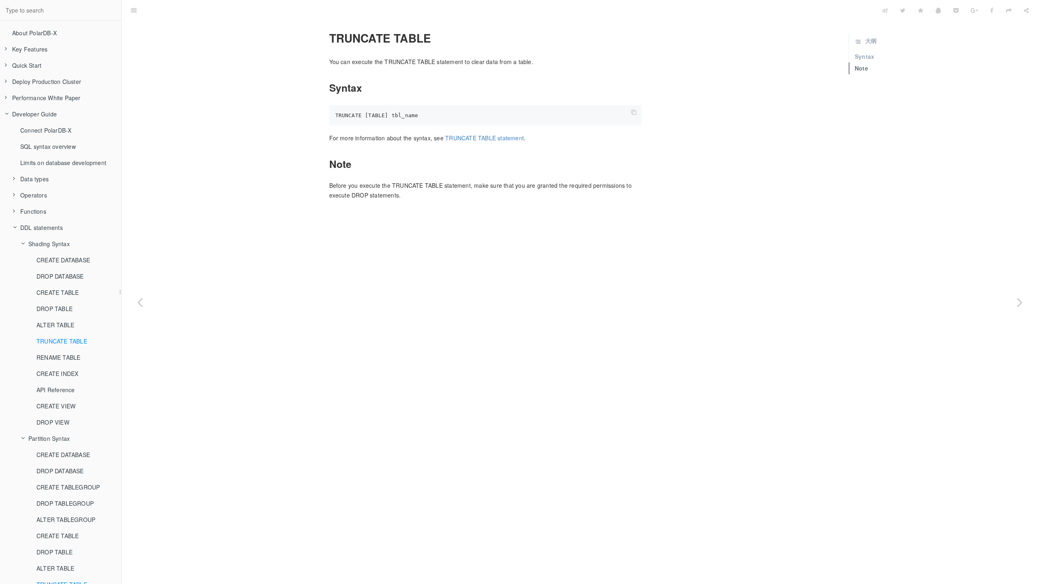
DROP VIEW (52, 422)
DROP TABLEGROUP (65, 503)
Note (861, 68)
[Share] (1026, 10)
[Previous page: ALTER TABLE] (140, 302)
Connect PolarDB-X (45, 130)
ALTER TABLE (55, 325)
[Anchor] (324, 38)
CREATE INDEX (57, 373)
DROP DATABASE (60, 276)
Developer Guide (34, 114)
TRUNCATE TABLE (61, 341)
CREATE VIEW (55, 406)
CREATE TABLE (57, 292)
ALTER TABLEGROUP (65, 519)
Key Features (29, 49)
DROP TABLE (54, 309)
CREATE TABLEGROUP (68, 487)
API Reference (55, 390)
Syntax (864, 56)
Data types (34, 179)
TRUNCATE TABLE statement (484, 138)
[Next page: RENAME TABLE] (1020, 302)
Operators (33, 195)
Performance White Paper (46, 98)
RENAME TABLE (58, 357)
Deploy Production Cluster (46, 81)
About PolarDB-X (34, 33)
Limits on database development (63, 163)
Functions (33, 211)
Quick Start (26, 65)
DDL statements (41, 227)
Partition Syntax (49, 438)
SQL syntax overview (48, 146)
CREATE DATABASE (63, 260)
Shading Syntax (49, 244)
